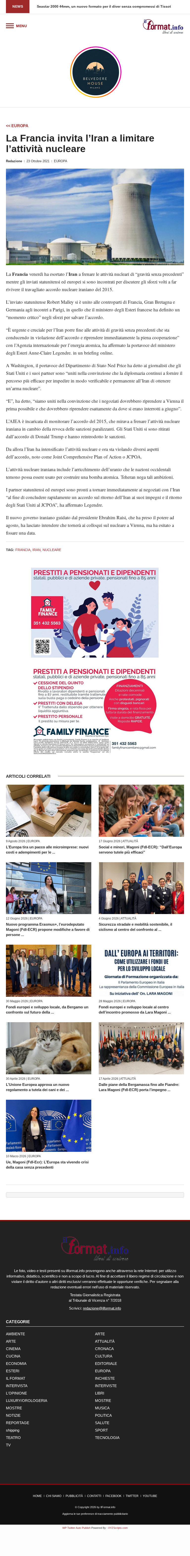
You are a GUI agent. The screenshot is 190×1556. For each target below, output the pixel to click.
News (17, 6)
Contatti (94, 1496)
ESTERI (12, 1371)
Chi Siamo (53, 1496)
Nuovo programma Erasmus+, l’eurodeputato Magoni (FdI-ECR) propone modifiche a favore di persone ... (48, 929)
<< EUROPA (17, 126)
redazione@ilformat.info (102, 1308)
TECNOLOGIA (107, 1438)
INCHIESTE (105, 1378)
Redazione (14, 161)
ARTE (100, 1334)
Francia (22, 550)
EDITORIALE (106, 1363)
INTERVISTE (106, 1386)
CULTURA (103, 1356)
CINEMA (13, 1349)
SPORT (101, 1430)
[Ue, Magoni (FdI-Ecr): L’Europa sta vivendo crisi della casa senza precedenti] (48, 1126)
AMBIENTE (15, 1334)
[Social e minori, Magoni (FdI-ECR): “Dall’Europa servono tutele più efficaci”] (141, 811)
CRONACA (104, 1349)
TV (8, 1445)
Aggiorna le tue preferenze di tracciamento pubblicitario (95, 1513)
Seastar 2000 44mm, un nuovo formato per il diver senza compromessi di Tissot (104, 6)
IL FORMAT (15, 1378)
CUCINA (13, 1356)
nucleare (52, 550)
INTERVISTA (16, 1386)
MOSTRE (103, 1400)
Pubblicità (74, 1496)
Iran (36, 550)
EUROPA (60, 161)
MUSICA (102, 1408)
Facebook (113, 1496)
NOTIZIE (13, 1415)
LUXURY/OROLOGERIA (26, 1400)
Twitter (132, 1496)
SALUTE (102, 1423)
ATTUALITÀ (130, 841)
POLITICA (103, 1415)
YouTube (150, 1496)
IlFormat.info (107, 1507)
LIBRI (99, 1393)
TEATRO (13, 1438)
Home (37, 1496)
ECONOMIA (16, 1363)
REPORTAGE (17, 1423)
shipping (12, 1430)
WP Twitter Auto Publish (76, 1527)
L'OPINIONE (16, 1393)
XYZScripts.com (118, 1527)
